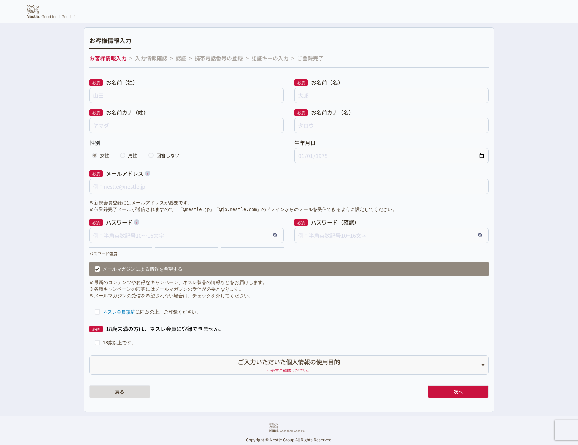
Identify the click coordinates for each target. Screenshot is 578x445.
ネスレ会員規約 (119, 312)
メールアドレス (124, 173)
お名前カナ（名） (332, 112)
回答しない (168, 155)
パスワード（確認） (335, 222)
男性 (132, 155)
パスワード (119, 222)
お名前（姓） (122, 82)
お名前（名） (327, 82)
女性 (104, 155)
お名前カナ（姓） (127, 112)
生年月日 (305, 143)
